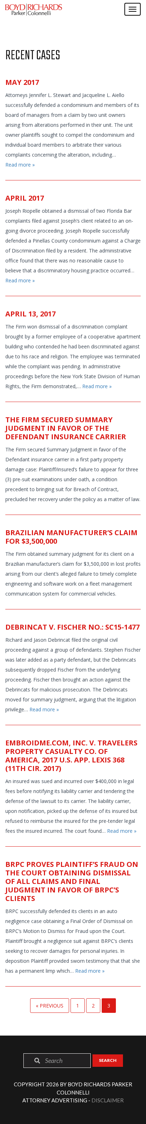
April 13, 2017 (30, 314)
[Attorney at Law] (33, 10)
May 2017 (22, 82)
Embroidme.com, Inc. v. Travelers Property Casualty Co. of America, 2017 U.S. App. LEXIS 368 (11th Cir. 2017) (71, 755)
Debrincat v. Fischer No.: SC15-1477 (72, 627)
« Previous (49, 1005)
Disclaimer (107, 1100)
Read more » (20, 164)
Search (108, 1060)
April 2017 (24, 198)
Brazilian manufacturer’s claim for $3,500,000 (71, 537)
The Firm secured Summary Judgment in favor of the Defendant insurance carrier (65, 428)
